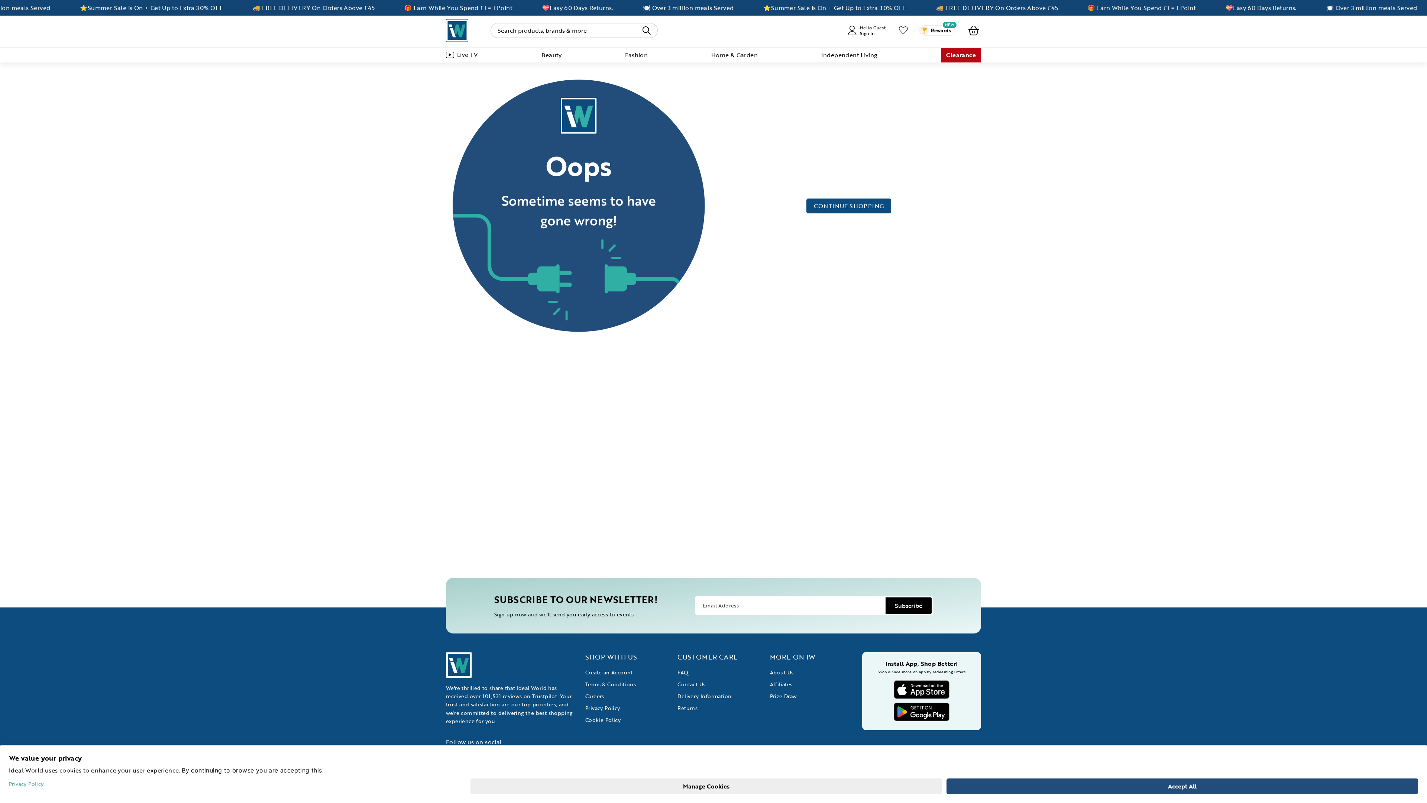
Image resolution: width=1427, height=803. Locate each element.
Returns (687, 708)
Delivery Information (704, 696)
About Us (782, 672)
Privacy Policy (602, 708)
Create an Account (609, 672)
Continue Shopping (849, 205)
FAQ (682, 672)
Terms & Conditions (610, 684)
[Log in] (903, 30)
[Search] (646, 30)
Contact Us (691, 684)
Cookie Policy (603, 720)
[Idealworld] (457, 30)
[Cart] (973, 30)
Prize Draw (783, 696)
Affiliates (781, 684)
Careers (594, 696)
